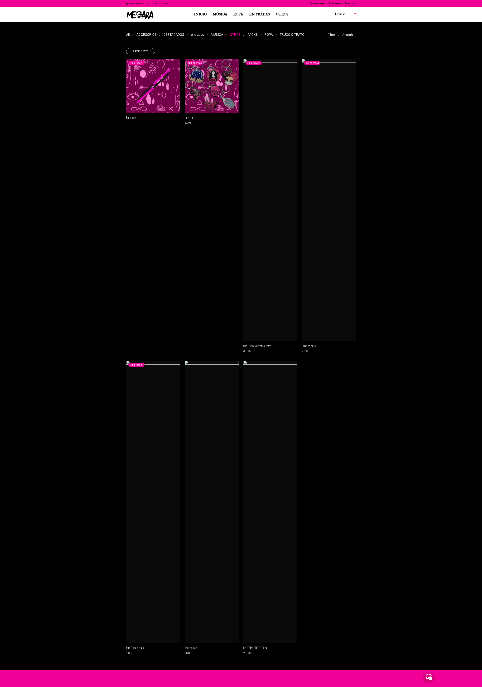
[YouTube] (348, 678)
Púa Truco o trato (135, 648)
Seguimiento (335, 3)
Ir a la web (350, 3)
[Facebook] (311, 678)
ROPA (238, 14)
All (128, 35)
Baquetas (131, 117)
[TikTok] (342, 678)
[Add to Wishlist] (178, 117)
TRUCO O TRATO (292, 35)
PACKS (252, 35)
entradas (197, 35)
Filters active (142, 51)
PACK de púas (309, 346)
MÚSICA (220, 14)
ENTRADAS (259, 14)
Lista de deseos (317, 3)
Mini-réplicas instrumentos (257, 346)
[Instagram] (317, 678)
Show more (131, 122)
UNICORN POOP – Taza (255, 648)
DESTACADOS (173, 35)
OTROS (282, 14)
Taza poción (191, 648)
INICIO (200, 14)
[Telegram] (336, 678)
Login (340, 14)
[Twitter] (323, 678)
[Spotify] (329, 678)
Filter (331, 35)
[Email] (354, 678)
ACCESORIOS (147, 35)
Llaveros (189, 117)
